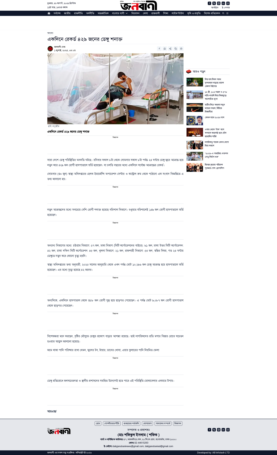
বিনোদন (135, 13)
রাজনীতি (78, 13)
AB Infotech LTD (221, 452)
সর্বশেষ (57, 13)
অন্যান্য (50, 33)
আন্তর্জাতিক (103, 13)
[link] (50, 33)
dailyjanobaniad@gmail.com (159, 446)
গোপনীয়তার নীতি (111, 423)
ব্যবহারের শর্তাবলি (131, 423)
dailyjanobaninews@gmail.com (128, 446)
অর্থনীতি (90, 13)
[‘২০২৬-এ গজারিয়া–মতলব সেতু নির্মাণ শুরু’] (194, 156)
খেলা (145, 13)
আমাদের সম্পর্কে (163, 423)
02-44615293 (141, 442)
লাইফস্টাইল (178, 13)
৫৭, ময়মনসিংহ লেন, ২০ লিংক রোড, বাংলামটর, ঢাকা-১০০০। (150, 439)
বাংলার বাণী (118, 13)
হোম (98, 423)
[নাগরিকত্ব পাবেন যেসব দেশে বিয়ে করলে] (194, 144)
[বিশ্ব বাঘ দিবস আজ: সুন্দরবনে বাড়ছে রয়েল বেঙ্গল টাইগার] (194, 82)
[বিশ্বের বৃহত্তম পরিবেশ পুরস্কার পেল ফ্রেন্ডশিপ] (194, 167)
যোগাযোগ (147, 423)
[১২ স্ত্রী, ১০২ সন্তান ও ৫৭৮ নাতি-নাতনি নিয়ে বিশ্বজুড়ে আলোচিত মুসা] (194, 94)
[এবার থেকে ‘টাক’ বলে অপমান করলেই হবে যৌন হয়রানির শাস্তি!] (194, 132)
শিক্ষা (165, 13)
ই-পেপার (226, 7)
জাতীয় (67, 13)
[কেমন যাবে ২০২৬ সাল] (194, 120)
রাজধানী (155, 13)
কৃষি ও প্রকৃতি (194, 13)
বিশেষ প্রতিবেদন (212, 13)
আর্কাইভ (214, 7)
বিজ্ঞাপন (177, 423)
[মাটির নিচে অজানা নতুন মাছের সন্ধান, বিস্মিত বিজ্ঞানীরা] (194, 107)
